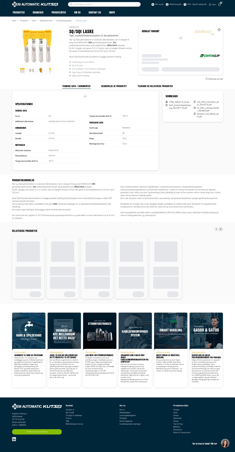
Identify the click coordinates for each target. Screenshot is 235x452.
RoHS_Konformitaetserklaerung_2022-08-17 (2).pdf (180, 106)
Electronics (177, 430)
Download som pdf (215, 79)
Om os (122, 410)
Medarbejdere (125, 412)
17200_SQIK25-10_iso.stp (179, 102)
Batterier (176, 427)
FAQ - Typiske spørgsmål (197, 4)
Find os (69, 418)
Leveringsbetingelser (128, 415)
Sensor (176, 415)
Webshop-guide (175, 4)
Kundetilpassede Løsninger (130, 424)
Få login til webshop (74, 415)
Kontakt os (70, 410)
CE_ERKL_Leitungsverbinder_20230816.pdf (208, 109)
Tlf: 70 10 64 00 (18, 419)
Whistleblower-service (74, 424)
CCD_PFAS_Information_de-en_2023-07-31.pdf (208, 103)
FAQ (67, 421)
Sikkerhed (177, 418)
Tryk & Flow (178, 424)
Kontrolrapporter (126, 421)
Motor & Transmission (181, 432)
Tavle (175, 412)
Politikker (123, 418)
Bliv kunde (159, 4)
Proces (176, 421)
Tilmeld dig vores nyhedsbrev (37, 432)
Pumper (176, 410)
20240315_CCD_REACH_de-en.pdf (208, 115)
